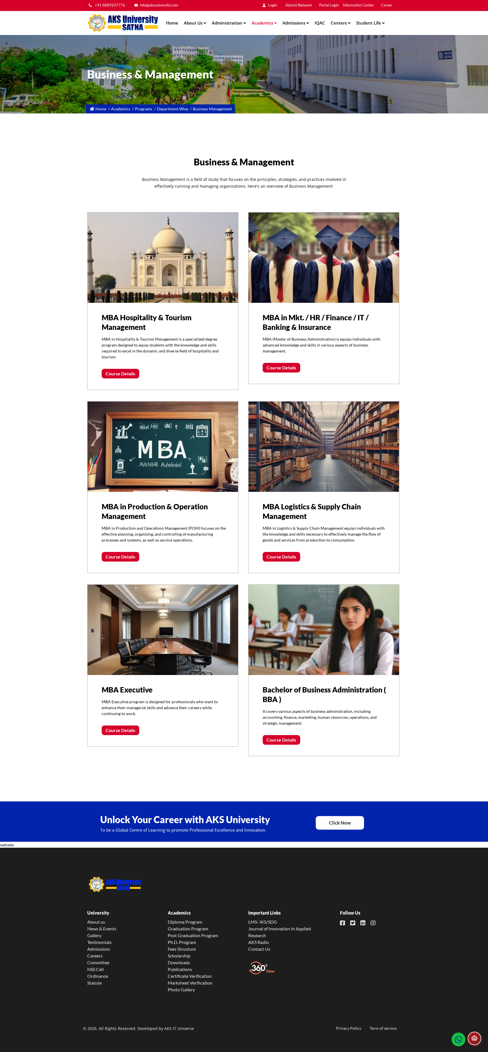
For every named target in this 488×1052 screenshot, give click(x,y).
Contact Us (259, 949)
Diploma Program (185, 921)
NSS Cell (95, 969)
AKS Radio (258, 942)
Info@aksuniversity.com (159, 5)
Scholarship (179, 955)
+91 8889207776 (109, 5)
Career (386, 5)
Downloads (179, 962)
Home (172, 23)
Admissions (98, 949)
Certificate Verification (190, 976)
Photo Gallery (181, 989)
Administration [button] (227, 23)
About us (96, 921)
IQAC (320, 23)
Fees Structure (182, 949)
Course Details (120, 373)
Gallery (94, 935)
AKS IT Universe (179, 1028)
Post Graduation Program (193, 935)
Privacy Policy (348, 1028)
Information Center (358, 5)
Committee (98, 962)
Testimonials (99, 942)
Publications (180, 969)
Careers (95, 955)
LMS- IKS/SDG (262, 921)
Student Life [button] (369, 23)
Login (272, 5)
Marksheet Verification (190, 982)
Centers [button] (339, 23)
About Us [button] (194, 23)
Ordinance (97, 976)
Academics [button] (263, 23)
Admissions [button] (294, 23)
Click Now (340, 823)
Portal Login (329, 5)
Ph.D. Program (182, 942)
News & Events (101, 928)
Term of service (383, 1028)
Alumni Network (299, 5)
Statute (94, 982)
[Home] (122, 23)
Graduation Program (188, 928)
